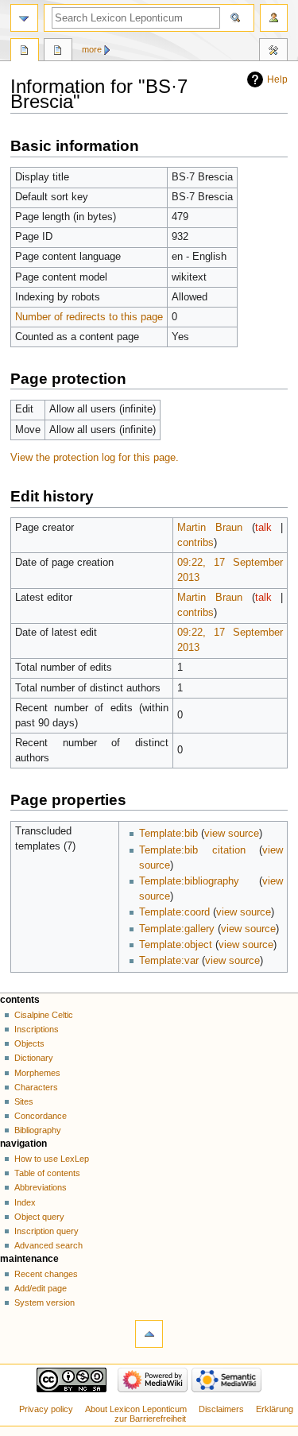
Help (277, 79)
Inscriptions (36, 1029)
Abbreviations (40, 1187)
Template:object (175, 944)
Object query (39, 1216)
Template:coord (174, 912)
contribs (195, 542)
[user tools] (274, 18)
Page (24, 51)
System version (44, 1302)
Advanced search (48, 1245)
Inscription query (46, 1231)
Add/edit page (40, 1288)
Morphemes (37, 1073)
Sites (23, 1101)
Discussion (58, 51)
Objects (29, 1043)
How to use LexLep (51, 1158)
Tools (273, 51)
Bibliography (37, 1130)
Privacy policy (46, 1409)
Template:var (169, 960)
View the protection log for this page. (94, 457)
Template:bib (168, 833)
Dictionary (33, 1057)
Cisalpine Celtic (43, 1015)
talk (263, 527)
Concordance (40, 1116)
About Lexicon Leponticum (136, 1409)
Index (25, 1202)
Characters (36, 1087)
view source (231, 833)
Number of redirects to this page (89, 317)
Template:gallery (177, 929)
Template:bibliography (189, 881)
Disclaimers (221, 1409)
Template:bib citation (192, 850)
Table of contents (47, 1173)
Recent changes (46, 1274)
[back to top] (149, 1334)
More (92, 49)
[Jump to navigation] (24, 18)
